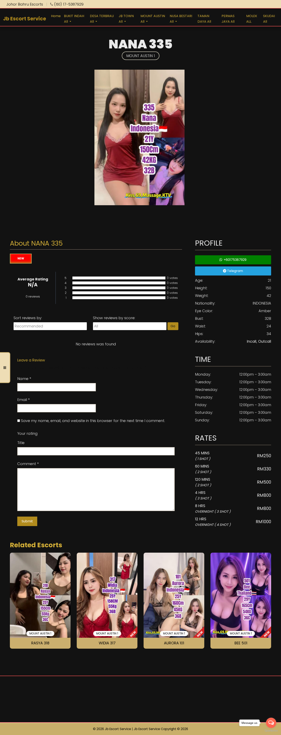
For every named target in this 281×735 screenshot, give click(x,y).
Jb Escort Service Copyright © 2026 (161, 729)
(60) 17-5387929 (68, 4)
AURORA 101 (174, 643)
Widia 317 (107, 643)
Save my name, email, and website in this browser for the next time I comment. (93, 420)
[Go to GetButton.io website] (271, 730)
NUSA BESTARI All (181, 19)
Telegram (234, 270)
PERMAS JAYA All (228, 19)
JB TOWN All (126, 19)
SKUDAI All (269, 19)
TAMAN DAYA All (204, 19)
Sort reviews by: (28, 317)
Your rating (27, 433)
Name (24, 378)
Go (173, 326)
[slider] (50, 433)
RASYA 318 (40, 643)
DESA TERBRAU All (102, 19)
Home (56, 16)
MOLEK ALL (251, 19)
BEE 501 (241, 643)
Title (20, 442)
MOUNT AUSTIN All (152, 19)
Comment (28, 463)
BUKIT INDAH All (74, 19)
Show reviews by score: (114, 317)
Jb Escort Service (24, 18)
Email (23, 399)
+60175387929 (234, 259)
